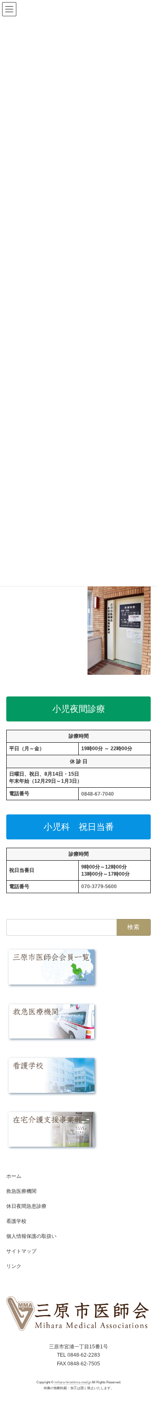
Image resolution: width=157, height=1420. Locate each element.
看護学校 (16, 1221)
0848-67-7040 (97, 794)
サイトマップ (21, 1251)
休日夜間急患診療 (26, 1206)
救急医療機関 (21, 1191)
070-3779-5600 (99, 886)
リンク (13, 1266)
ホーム (13, 1176)
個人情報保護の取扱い (31, 1236)
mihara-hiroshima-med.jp (72, 1382)
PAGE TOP (145, 1368)
